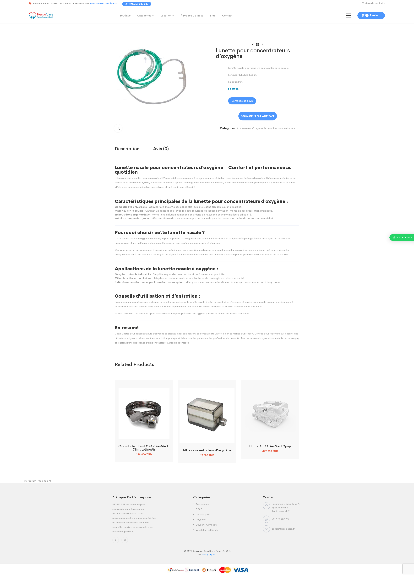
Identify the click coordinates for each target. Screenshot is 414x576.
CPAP (199, 509)
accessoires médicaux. (103, 3)
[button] (118, 128)
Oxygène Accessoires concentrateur (273, 128)
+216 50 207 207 (138, 3)
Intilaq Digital (209, 554)
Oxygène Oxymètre (206, 524)
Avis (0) (161, 148)
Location (166, 15)
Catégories (144, 15)
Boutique (125, 15)
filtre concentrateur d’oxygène (207, 450)
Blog (213, 15)
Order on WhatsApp (257, 116)
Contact (227, 15)
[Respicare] (41, 15)
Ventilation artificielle (207, 529)
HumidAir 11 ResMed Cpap (270, 446)
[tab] (134, 148)
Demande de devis (242, 100)
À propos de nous (192, 15)
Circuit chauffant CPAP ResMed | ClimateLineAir (144, 448)
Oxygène (201, 519)
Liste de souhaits (375, 3)
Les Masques (203, 514)
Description (127, 148)
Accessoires (244, 128)
